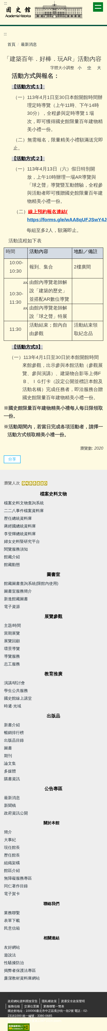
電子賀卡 (12, 894)
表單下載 (12, 920)
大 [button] (99, 68)
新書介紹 (12, 725)
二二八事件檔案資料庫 (24, 511)
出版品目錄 (14, 740)
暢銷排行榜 (14, 732)
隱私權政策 (49, 1001)
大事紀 (10, 840)
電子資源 (12, 606)
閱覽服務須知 (16, 549)
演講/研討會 (14, 683)
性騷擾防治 (14, 963)
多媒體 (10, 771)
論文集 (10, 763)
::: (5, 3)
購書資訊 (12, 779)
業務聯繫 (12, 913)
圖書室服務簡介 (18, 591)
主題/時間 (12, 625)
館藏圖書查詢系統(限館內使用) (31, 583)
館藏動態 (12, 564)
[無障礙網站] (19, 1027)
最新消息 (29, 44)
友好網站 (12, 947)
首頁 (11, 44)
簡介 (8, 832)
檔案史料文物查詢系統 (24, 503)
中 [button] (89, 68)
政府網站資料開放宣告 (23, 1001)
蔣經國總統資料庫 (20, 526)
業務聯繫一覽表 (53, 1006)
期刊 (8, 756)
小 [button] (80, 68)
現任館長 (12, 847)
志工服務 (12, 664)
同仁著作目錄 (16, 886)
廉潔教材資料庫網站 (22, 978)
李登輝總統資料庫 (20, 534)
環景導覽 (12, 648)
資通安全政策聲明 (73, 1001)
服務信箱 (14, 1006)
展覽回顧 (12, 641)
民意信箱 (12, 928)
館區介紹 (12, 870)
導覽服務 (12, 656)
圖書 (8, 748)
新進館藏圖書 (16, 599)
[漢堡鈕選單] (98, 7)
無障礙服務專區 (18, 878)
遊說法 (10, 955)
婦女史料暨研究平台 (22, 541)
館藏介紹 (12, 557)
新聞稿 (10, 805)
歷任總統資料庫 (18, 518)
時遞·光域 (12, 706)
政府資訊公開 (16, 813)
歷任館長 (12, 855)
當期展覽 (12, 633)
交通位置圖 (31, 1006)
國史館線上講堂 (18, 698)
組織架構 (12, 863)
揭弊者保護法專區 (20, 970)
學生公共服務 (16, 690)
